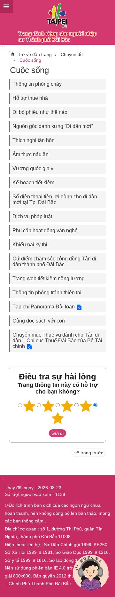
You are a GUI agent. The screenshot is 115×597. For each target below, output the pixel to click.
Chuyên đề (72, 54)
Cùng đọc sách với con (38, 320)
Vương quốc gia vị (33, 168)
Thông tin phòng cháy (37, 84)
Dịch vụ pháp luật (32, 216)
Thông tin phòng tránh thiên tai (46, 292)
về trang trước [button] (88, 452)
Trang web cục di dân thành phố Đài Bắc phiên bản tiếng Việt (57, 22)
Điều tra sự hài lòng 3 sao (67, 406)
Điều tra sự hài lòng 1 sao (29, 406)
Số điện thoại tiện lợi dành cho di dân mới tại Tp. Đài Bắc (54, 199)
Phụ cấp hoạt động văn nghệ (45, 230)
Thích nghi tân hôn (33, 140)
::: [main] (11, 52)
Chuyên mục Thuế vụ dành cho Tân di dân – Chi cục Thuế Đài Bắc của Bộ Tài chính (57, 340)
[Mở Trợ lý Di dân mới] (91, 573)
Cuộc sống (30, 60)
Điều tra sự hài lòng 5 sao (57, 418)
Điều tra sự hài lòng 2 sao (48, 406)
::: (2, 47)
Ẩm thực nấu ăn (30, 154)
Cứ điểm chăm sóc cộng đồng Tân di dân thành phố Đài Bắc (54, 261)
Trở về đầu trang (35, 54)
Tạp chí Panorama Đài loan (43, 306)
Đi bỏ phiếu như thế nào (39, 112)
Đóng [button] (6, 6)
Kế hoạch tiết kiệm (33, 182)
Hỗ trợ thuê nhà (30, 98)
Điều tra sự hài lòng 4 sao (86, 406)
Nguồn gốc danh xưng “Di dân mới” (52, 126)
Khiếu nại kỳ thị (29, 244)
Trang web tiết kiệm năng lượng (48, 278)
